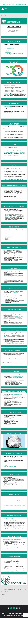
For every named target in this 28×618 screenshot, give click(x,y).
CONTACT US (21, 610)
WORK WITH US (12, 610)
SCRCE (3, 594)
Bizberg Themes (20, 615)
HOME (5, 610)
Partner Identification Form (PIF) (13, 1)
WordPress (7, 615)
